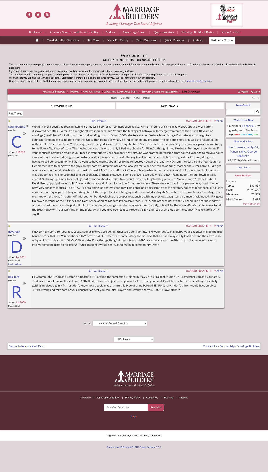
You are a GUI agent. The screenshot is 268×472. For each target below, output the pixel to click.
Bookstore (35, 32)
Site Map (168, 397)
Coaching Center (134, 32)
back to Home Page (134, 11)
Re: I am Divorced (98, 226)
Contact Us (210, 346)
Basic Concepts (146, 40)
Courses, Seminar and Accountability (74, 32)
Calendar (125, 97)
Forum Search (243, 105)
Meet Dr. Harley (117, 40)
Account (183, 397)
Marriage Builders (54, 92)
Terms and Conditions (108, 397)
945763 (219, 120)
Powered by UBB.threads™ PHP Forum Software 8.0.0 (134, 447)
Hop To (87, 323)
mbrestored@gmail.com (199, 81)
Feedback (86, 397)
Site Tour (93, 40)
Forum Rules (16, 346)
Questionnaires (164, 32)
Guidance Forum (222, 40)
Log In (256, 91)
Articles (198, 40)
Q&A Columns (174, 40)
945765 (219, 271)
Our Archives (91, 92)
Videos (110, 32)
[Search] (253, 98)
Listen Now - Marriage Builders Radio (227, 15)
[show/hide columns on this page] (258, 97)
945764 (219, 225)
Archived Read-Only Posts (121, 92)
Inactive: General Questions (160, 92)
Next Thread (168, 105)
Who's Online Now (243, 120)
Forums (74, 92)
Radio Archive (230, 32)
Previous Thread (63, 105)
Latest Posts (243, 167)
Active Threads (142, 97)
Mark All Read (35, 346)
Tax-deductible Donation (63, 40)
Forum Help (227, 346)
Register (244, 91)
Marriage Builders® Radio (197, 32)
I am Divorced (98, 121)
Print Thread (15, 113)
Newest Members (243, 141)
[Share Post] (210, 121)
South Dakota (15, 263)
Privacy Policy (133, 397)
